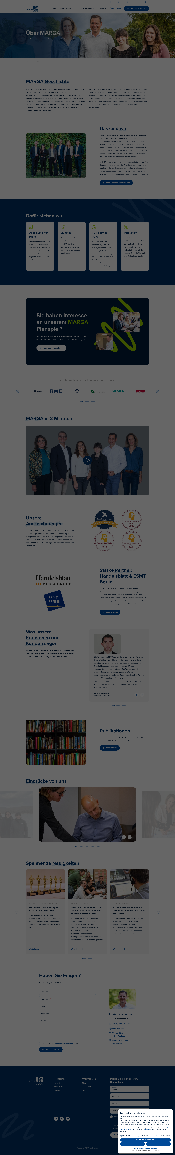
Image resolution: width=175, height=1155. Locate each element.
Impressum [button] (156, 1150)
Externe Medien (165, 1135)
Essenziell (126, 1135)
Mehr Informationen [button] (137, 1150)
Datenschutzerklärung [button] (147, 1150)
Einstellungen (147, 1129)
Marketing (145, 1135)
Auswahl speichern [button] (133, 1144)
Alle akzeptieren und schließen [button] (145, 1140)
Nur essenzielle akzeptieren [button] (158, 1144)
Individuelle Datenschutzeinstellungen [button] (145, 1148)
